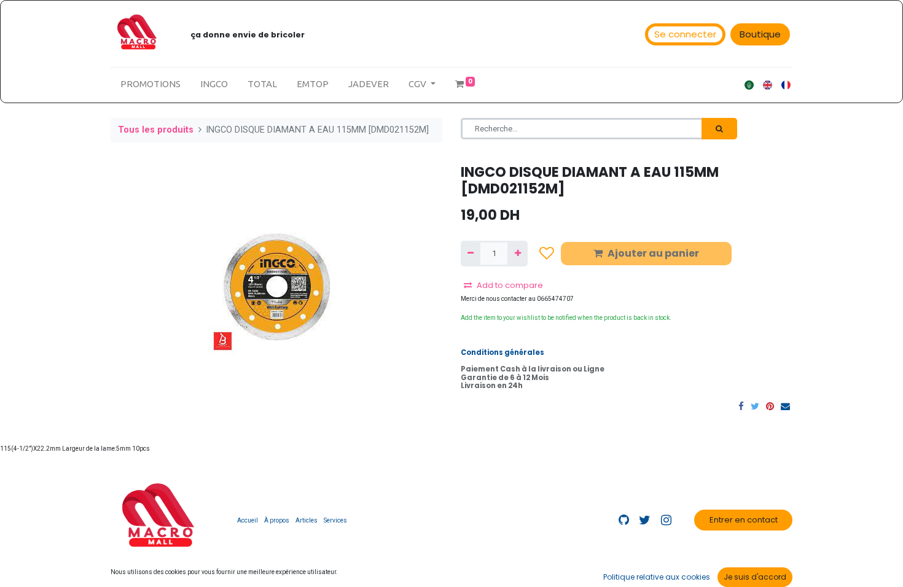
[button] (546, 253)
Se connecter (685, 34)
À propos (276, 520)
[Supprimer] (470, 253)
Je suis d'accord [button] (755, 577)
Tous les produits (156, 130)
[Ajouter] (517, 253)
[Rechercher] (719, 129)
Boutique (760, 34)
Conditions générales (502, 352)
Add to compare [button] (510, 285)
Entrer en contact (744, 520)
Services (335, 520)
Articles (306, 520)
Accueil (247, 520)
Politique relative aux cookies (656, 577)
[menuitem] (150, 84)
